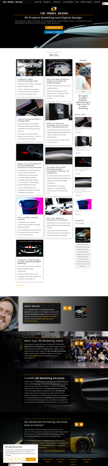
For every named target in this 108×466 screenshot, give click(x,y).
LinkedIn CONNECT (54, 32)
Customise (10, 459)
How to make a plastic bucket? (28, 218)
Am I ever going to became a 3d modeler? (57, 219)
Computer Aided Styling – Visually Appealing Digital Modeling (29, 262)
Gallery (35, 356)
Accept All (31, 459)
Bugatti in (38, 319)
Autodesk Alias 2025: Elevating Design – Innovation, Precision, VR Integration (58, 170)
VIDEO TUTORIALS (86, 2)
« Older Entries (20, 285)
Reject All (20, 459)
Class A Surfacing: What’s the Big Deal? (29, 120)
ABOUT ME (38, 2)
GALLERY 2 (47, 2)
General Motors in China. (47, 316)
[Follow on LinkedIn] (65, 308)
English (13, 464)
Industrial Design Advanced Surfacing (73, 462)
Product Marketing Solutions (27, 185)
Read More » (78, 132)
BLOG (77, 2)
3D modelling (34, 124)
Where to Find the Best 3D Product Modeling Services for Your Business (29, 166)
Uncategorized (51, 137)
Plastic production (24, 227)
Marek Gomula (24, 84)
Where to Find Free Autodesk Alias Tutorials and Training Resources (58, 125)
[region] (20, 453)
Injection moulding (34, 225)
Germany (45, 319)
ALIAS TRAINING (68, 2)
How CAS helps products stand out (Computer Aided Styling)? (58, 81)
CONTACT (97, 2)
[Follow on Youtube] (70, 308)
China (30, 356)
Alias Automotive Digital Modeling (28, 126)
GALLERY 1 (57, 2)
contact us (54, 28)
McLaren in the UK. (31, 321)
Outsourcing (22, 271)
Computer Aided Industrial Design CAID (28, 80)
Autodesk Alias (22, 129)
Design (31, 86)
